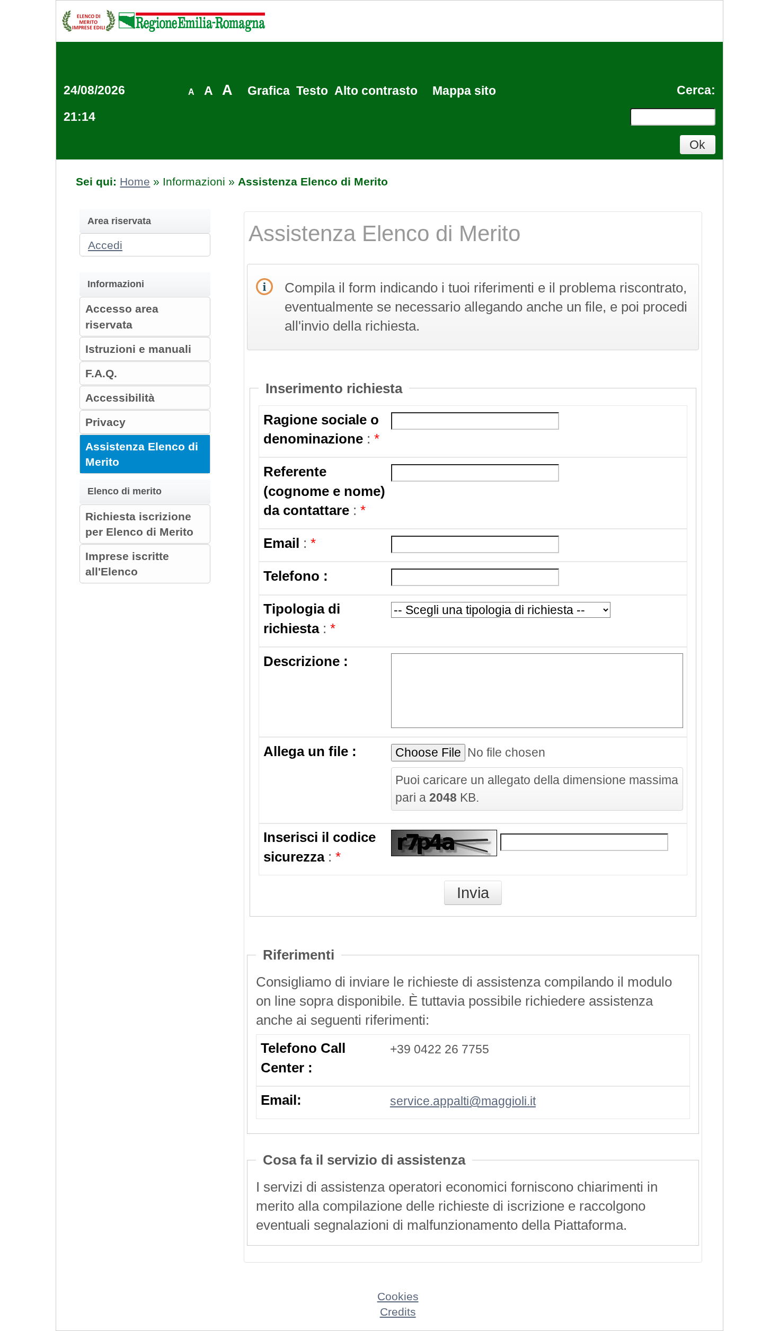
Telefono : (295, 576)
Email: (281, 1100)
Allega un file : (310, 751)
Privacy (105, 422)
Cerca (694, 90)
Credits (398, 1312)
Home (135, 181)
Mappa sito (464, 90)
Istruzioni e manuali (138, 349)
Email (281, 543)
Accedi (105, 245)
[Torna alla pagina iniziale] (163, 20)
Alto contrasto (376, 90)
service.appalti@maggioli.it (463, 1101)
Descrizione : (305, 661)
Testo (312, 90)
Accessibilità (120, 398)
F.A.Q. (101, 373)
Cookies (398, 1296)
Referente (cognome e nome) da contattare (324, 491)
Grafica (268, 90)
